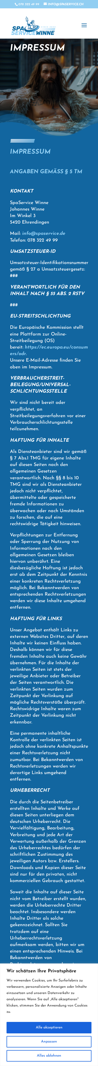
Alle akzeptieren (49, 1027)
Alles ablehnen (49, 1056)
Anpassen (49, 1042)
